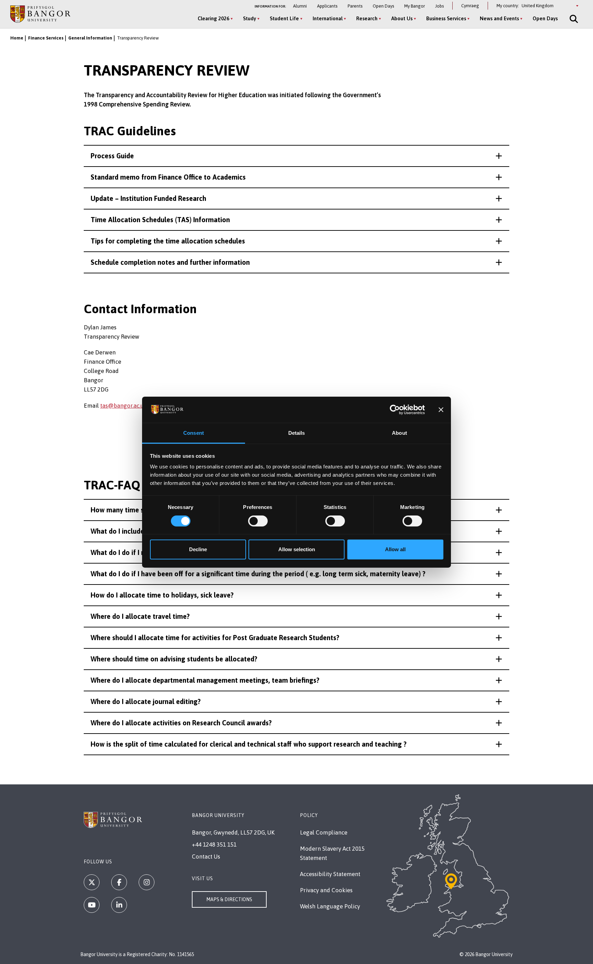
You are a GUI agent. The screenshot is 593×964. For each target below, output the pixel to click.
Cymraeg (470, 5)
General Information (90, 38)
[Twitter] (92, 882)
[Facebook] (119, 882)
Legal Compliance (323, 832)
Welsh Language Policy (330, 906)
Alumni (300, 6)
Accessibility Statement (330, 874)
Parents (355, 6)
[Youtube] (92, 905)
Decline (198, 549)
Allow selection (296, 549)
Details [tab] (296, 433)
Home (16, 38)
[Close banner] (441, 409)
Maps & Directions (229, 899)
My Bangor (414, 6)
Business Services (446, 18)
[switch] (258, 520)
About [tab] (399, 433)
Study (249, 18)
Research (366, 18)
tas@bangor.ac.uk (123, 405)
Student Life (284, 18)
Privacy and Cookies (326, 890)
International (327, 18)
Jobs (439, 6)
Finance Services (45, 38)
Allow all (395, 549)
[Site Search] (573, 19)
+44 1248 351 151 (214, 844)
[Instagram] (146, 882)
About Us (401, 18)
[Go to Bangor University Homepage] (40, 13)
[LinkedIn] (119, 905)
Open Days (383, 6)
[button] (296, 156)
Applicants (327, 6)
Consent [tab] (193, 433)
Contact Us (206, 856)
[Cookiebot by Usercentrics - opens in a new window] (395, 410)
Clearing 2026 (213, 18)
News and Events (499, 18)
